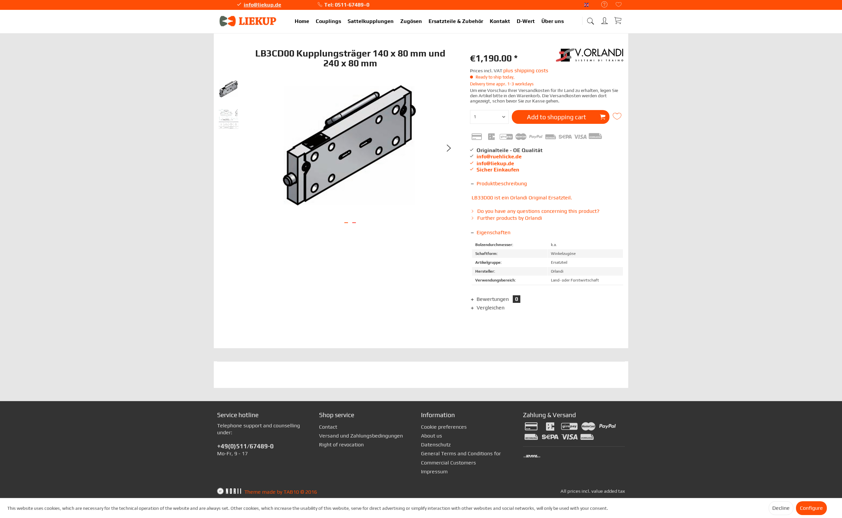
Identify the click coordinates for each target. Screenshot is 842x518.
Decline (781, 508)
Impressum (434, 471)
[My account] (605, 19)
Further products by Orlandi (509, 218)
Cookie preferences (444, 427)
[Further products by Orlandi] (590, 58)
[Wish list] (619, 5)
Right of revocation (341, 444)
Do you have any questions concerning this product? (538, 211)
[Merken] (618, 116)
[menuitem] (601, 5)
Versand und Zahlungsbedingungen (361, 436)
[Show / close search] (590, 19)
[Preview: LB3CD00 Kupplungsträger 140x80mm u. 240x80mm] (228, 89)
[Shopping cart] (618, 20)
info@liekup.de (262, 5)
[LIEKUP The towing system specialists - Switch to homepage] (248, 21)
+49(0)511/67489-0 (245, 446)
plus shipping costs (525, 70)
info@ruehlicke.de (499, 156)
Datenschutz (436, 444)
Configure (811, 508)
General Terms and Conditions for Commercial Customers (461, 457)
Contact (328, 427)
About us (431, 436)
